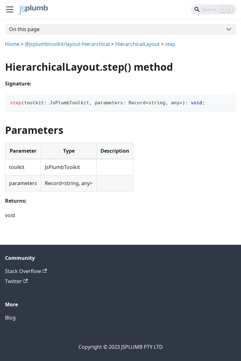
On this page (24, 29)
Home (12, 44)
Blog (10, 317)
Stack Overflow (23, 271)
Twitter (13, 281)
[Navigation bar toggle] (9, 9)
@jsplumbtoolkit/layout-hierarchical (67, 44)
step (170, 44)
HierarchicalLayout (137, 44)
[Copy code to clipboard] (228, 102)
